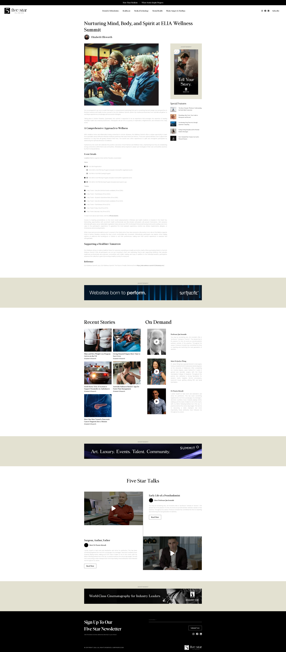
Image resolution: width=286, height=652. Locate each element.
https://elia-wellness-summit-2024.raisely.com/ (150, 265)
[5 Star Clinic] (193, 647)
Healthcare (126, 11)
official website (113, 216)
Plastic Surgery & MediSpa (175, 11)
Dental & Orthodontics (110, 11)
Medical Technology (141, 11)
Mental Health (157, 11)
